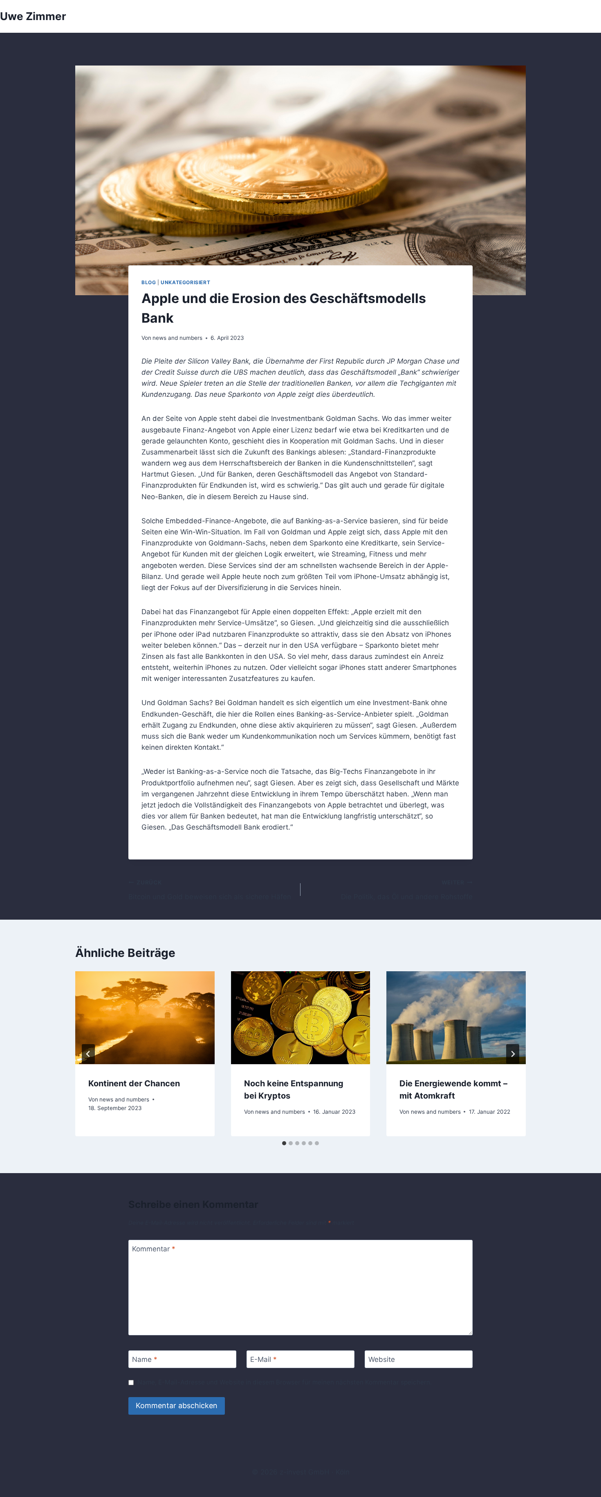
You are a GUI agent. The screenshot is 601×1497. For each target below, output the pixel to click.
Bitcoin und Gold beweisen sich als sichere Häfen (209, 890)
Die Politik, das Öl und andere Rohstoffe (407, 890)
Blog (148, 282)
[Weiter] (512, 1054)
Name (144, 1359)
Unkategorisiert (185, 282)
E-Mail (263, 1359)
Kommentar (153, 1249)
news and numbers (177, 338)
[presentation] (145, 1017)
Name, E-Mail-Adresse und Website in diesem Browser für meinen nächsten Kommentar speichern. (284, 1382)
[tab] (284, 1143)
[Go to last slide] (88, 1054)
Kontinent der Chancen (134, 1083)
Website (381, 1359)
